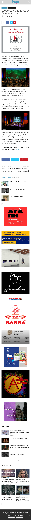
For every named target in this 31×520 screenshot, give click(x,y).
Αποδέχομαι (11, 517)
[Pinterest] (14, 22)
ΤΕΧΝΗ (14, 8)
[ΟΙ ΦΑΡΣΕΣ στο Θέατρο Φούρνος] (5, 440)
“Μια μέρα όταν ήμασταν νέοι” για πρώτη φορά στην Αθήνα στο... (19, 453)
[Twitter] (11, 22)
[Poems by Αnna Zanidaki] (5, 198)
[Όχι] (29, 515)
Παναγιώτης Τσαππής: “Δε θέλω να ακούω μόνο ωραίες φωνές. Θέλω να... (19, 446)
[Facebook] (7, 22)
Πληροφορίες (19, 517)
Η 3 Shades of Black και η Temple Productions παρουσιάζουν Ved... (8, 497)
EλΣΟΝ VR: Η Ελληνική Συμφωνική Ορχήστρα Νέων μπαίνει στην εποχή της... (19, 432)
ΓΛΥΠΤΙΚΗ (3, 477)
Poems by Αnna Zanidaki (17, 196)
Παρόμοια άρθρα (6, 177)
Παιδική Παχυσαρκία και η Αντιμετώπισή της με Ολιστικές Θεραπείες (22, 170)
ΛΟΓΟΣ (3, 185)
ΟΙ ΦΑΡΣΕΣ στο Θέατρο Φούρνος (18, 438)
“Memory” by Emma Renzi (17, 189)
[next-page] (5, 204)
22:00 (26, 65)
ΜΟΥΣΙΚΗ (9, 8)
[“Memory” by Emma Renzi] (5, 190)
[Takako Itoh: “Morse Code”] (5, 183)
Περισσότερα (15, 177)
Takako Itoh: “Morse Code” (18, 182)
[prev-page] (2, 204)
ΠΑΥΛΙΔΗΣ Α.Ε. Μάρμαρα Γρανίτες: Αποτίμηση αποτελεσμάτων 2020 (8, 170)
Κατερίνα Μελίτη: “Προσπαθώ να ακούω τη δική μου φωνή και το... (22, 481)
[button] (2, 2)
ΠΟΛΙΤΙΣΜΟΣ (4, 8)
